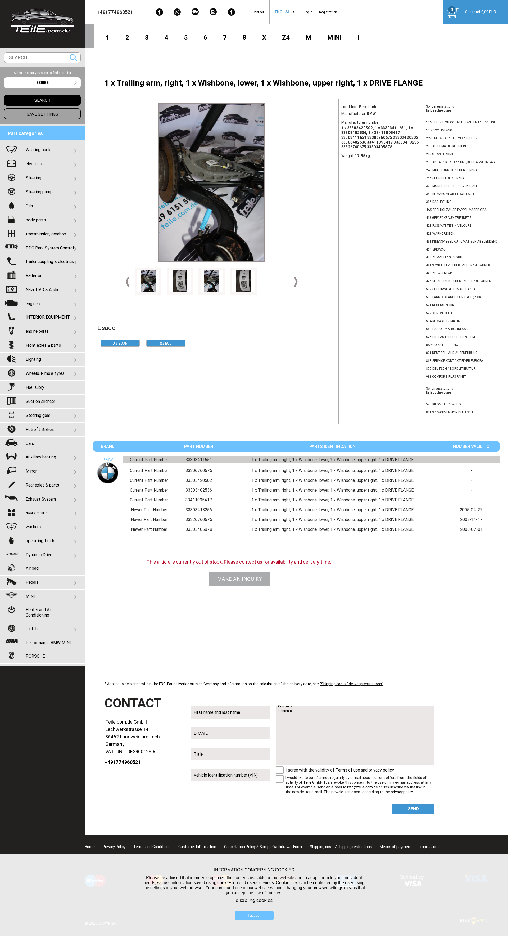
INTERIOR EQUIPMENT (48, 317)
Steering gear (38, 415)
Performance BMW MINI (48, 642)
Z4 (286, 37)
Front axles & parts (43, 345)
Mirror (31, 471)
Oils (29, 205)
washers (33, 526)
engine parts (37, 331)
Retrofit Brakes (40, 429)
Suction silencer (40, 401)
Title (198, 754)
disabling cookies (254, 900)
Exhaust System (41, 499)
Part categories (25, 133)
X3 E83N (120, 343)
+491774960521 (123, 762)
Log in (308, 12)
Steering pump (39, 191)
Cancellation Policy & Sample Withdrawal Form (263, 846)
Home (90, 846)
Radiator (34, 275)
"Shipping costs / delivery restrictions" (351, 683)
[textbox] (42, 82)
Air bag (32, 568)
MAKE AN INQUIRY (239, 579)
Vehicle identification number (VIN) (226, 775)
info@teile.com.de (362, 787)
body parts (36, 219)
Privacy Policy (114, 846)
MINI (334, 37)
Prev (127, 282)
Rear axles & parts (42, 485)
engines (33, 303)
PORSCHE (35, 656)
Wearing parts (38, 149)
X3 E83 (166, 343)
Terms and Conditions (151, 846)
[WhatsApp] (177, 12)
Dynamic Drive (39, 554)
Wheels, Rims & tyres (45, 373)
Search (73, 57)
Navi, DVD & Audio (43, 289)
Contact (258, 12)
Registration (328, 12)
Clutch (32, 628)
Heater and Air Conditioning (39, 612)
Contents (285, 706)
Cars (30, 443)
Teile (307, 782)
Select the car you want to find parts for (42, 73)
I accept (254, 915)
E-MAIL (201, 733)
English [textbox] (283, 12)
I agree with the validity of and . (339, 770)
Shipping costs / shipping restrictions (341, 846)
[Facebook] (159, 12)
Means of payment (396, 846)
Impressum (429, 846)
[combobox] (283, 12)
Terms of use (347, 770)
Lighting (33, 359)
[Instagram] (213, 12)
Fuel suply (35, 387)
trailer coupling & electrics (50, 261)
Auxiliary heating (41, 457)
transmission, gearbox (46, 234)
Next (296, 282)
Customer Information (197, 846)
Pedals (32, 582)
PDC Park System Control (50, 248)
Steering (33, 177)
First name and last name (217, 712)
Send (413, 808)
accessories (36, 512)
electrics (34, 163)
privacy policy (381, 770)
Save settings (42, 114)
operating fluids (40, 540)
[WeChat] (195, 12)
